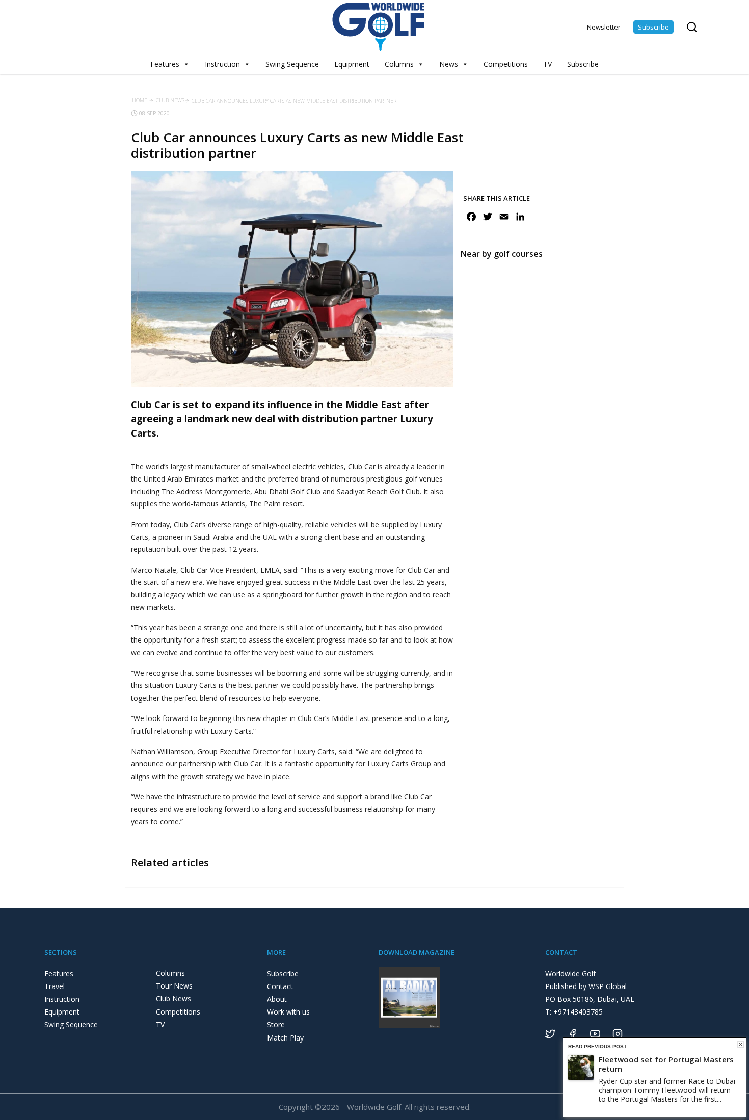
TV (547, 64)
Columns (399, 64)
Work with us (288, 1012)
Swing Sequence (292, 64)
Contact (280, 986)
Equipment (351, 64)
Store (276, 1024)
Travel (54, 986)
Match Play (285, 1038)
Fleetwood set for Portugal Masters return (666, 1064)
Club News (170, 100)
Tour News (174, 986)
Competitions (506, 64)
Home (139, 100)
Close (740, 1044)
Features (164, 64)
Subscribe (653, 27)
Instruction (222, 64)
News (448, 64)
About (277, 999)
